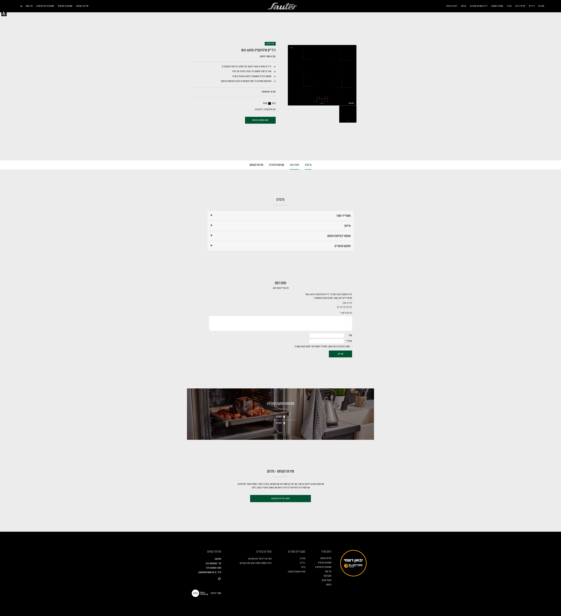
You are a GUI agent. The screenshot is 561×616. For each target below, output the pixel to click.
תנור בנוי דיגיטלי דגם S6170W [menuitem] (259, 558)
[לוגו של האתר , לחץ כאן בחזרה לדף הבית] (282, 6)
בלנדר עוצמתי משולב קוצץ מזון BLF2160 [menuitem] (256, 563)
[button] (4, 13)
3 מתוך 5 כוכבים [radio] (344, 307)
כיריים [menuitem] (532, 6)
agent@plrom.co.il (207, 572)
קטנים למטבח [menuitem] (497, 6)
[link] (219, 578)
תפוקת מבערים (343, 246)
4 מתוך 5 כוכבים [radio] (341, 307)
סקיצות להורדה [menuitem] (276, 165)
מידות (347, 226)
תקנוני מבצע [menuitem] (326, 580)
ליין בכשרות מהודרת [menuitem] (479, 6)
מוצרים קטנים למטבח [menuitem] (296, 571)
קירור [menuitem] (509, 6)
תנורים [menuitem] (541, 6)
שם (350, 335)
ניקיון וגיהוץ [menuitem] (451, 6)
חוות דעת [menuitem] (294, 165)
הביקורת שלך (345, 313)
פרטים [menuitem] (308, 165)
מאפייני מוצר (343, 216)
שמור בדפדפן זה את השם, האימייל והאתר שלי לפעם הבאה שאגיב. (322, 346)
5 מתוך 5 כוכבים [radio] (338, 307)
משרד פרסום (216, 593)
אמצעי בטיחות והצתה (339, 236)
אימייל (348, 341)
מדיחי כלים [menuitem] (520, 6)
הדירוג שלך (347, 303)
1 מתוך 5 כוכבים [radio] (350, 307)
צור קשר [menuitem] (29, 6)
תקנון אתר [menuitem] (327, 575)
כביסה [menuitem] (463, 6)
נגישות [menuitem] (328, 584)
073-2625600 (211, 563)
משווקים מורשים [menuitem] (65, 6)
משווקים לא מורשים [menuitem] (45, 6)
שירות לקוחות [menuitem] (82, 6)
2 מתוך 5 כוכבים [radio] (347, 307)
